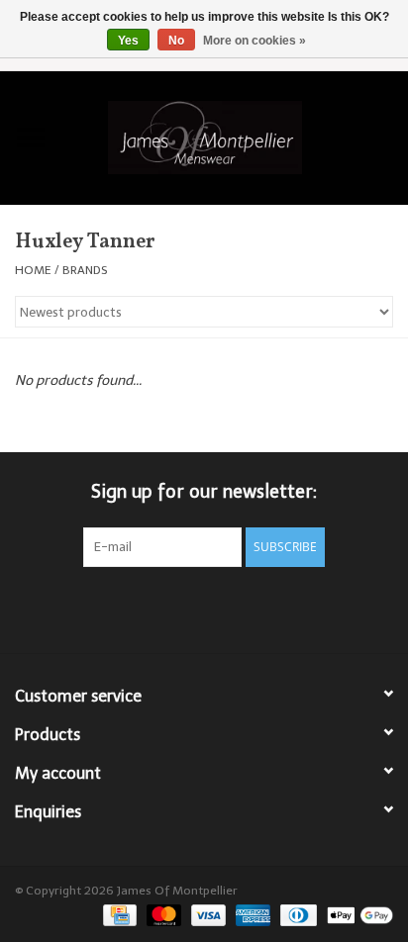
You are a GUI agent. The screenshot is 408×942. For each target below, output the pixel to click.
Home (33, 270)
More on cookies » (254, 40)
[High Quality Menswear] (234, 136)
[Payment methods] (118, 914)
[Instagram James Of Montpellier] (239, 607)
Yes (128, 40)
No (176, 40)
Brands (85, 270)
